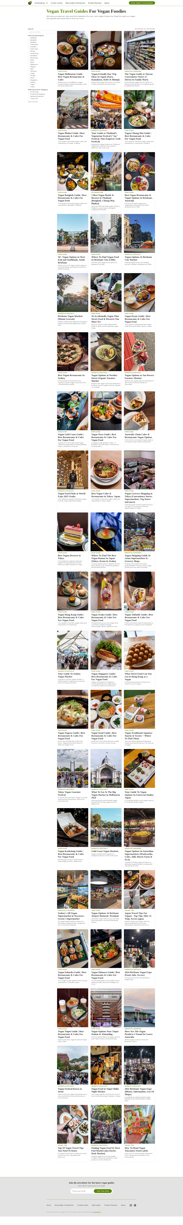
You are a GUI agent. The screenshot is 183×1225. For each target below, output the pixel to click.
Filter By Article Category (38, 89)
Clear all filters (33, 101)
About (106, 3)
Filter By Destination (36, 35)
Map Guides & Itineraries (75, 3)
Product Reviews (95, 3)
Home (48, 1205)
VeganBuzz (97, 1212)
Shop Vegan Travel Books (142, 3)
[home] (30, 3)
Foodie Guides (57, 3)
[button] (41, 3)
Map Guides (96, 1205)
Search (30, 29)
